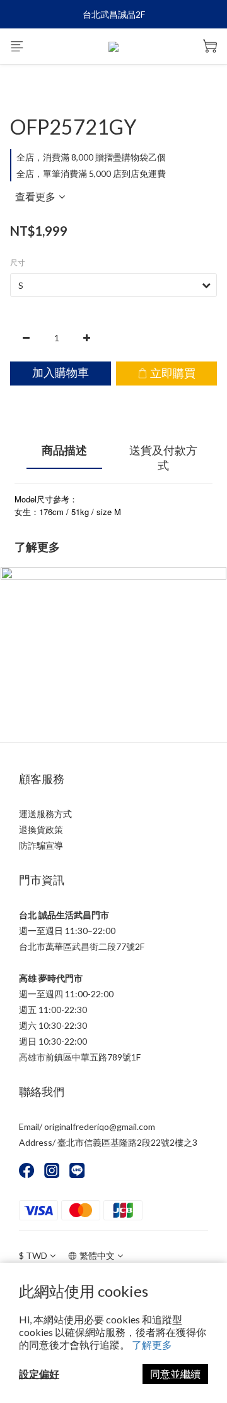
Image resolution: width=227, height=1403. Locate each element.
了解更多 (152, 1345)
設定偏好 (39, 1374)
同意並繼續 (175, 1374)
